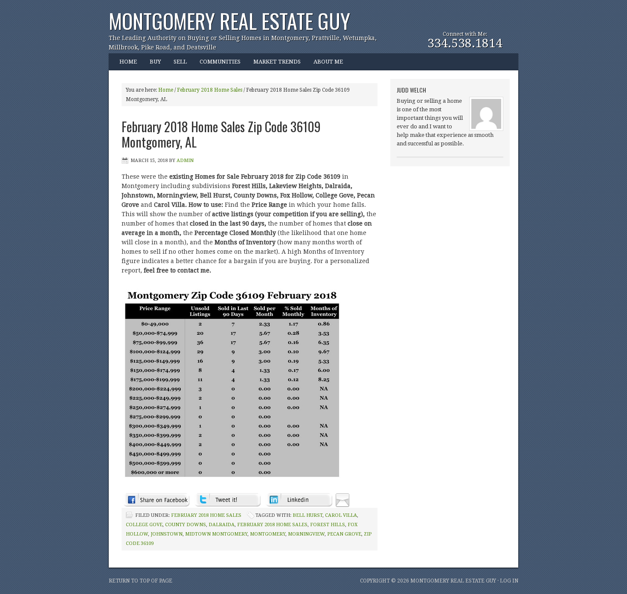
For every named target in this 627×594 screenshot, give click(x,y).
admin (185, 160)
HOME (128, 61)
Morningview (306, 534)
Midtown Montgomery (216, 534)
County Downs (185, 524)
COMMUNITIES (217, 64)
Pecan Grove (344, 534)
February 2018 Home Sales (206, 515)
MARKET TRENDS (277, 61)
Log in (509, 581)
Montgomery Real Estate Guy (229, 21)
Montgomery (267, 534)
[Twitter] (227, 499)
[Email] (342, 499)
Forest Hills (327, 524)
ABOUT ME (325, 64)
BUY (152, 64)
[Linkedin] (299, 499)
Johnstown (167, 534)
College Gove (144, 524)
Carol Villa (341, 515)
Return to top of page (140, 581)
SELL (180, 61)
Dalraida (222, 524)
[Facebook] (156, 499)
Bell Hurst (307, 515)
